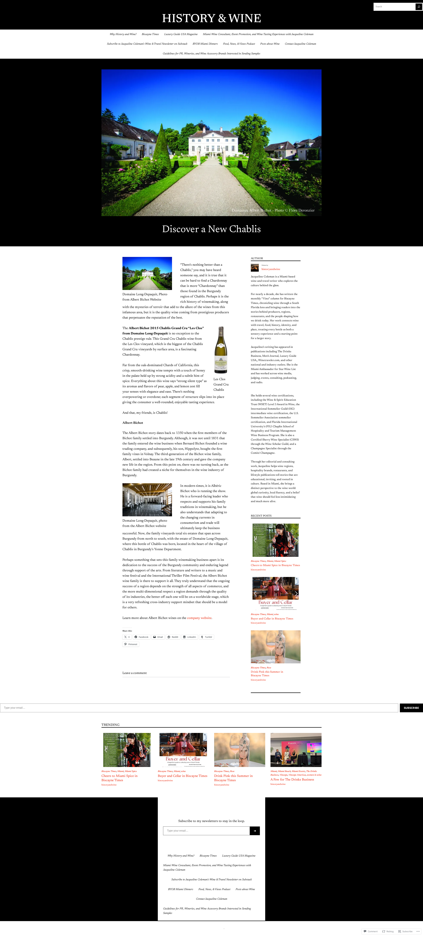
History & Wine (211, 19)
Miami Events (298, 771)
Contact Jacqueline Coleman (300, 44)
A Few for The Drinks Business (292, 779)
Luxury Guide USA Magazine (181, 34)
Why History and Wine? (123, 34)
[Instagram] (214, 847)
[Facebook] (203, 847)
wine (276, 614)
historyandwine (271, 269)
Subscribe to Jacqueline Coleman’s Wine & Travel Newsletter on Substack (147, 44)
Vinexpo (284, 775)
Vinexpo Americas (297, 775)
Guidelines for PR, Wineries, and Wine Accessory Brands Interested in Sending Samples (211, 53)
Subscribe (411, 707)
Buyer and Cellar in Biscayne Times (272, 618)
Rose (269, 668)
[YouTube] (219, 847)
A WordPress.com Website (211, 928)
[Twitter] (209, 847)
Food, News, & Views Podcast (239, 44)
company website (199, 618)
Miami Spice (280, 561)
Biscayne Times (150, 34)
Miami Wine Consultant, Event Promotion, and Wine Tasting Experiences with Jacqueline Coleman (258, 34)
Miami (270, 561)
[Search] (419, 6)
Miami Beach (284, 771)
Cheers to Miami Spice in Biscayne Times (275, 565)
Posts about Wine (270, 44)
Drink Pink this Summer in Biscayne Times (267, 674)
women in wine (314, 775)
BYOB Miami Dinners (205, 44)
